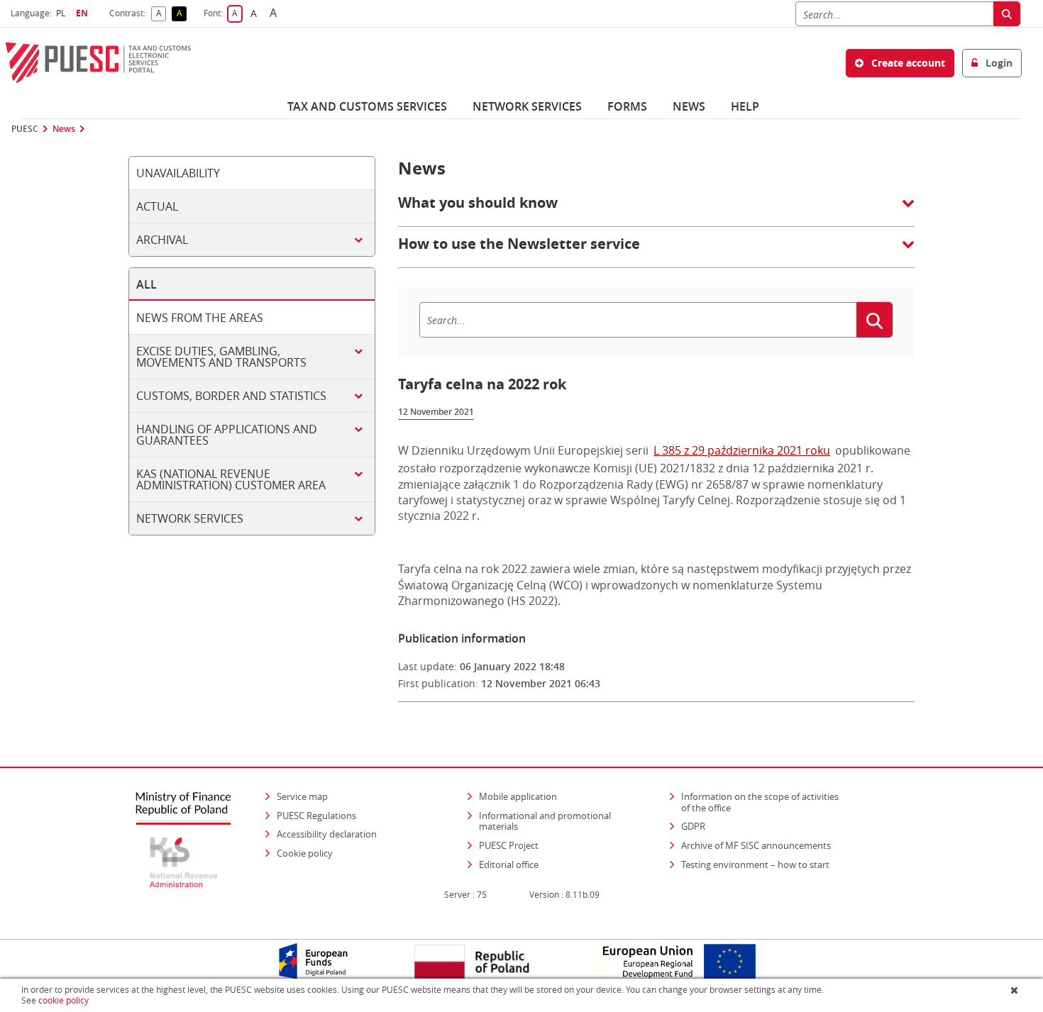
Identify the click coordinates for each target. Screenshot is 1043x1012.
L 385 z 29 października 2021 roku (741, 450)
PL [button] (62, 13)
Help (745, 106)
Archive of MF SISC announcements (756, 845)
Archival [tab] (162, 240)
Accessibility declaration (327, 834)
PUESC (24, 129)
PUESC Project (509, 845)
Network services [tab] (189, 518)
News (689, 106)
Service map (302, 796)
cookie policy (63, 1000)
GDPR (693, 826)
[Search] (1006, 13)
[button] (656, 210)
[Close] (1015, 990)
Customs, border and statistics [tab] (231, 396)
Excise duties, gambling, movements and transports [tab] (221, 356)
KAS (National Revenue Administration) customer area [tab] (231, 479)
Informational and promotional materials (545, 821)
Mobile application (518, 796)
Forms (627, 106)
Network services (527, 106)
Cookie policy (305, 853)
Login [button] (997, 62)
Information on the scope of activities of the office (764, 802)
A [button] (161, 14)
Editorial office (509, 864)
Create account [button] (906, 62)
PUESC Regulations (316, 815)
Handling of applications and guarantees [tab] (226, 434)
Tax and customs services (367, 106)
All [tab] (146, 284)
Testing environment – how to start (755, 864)
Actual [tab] (157, 206)
